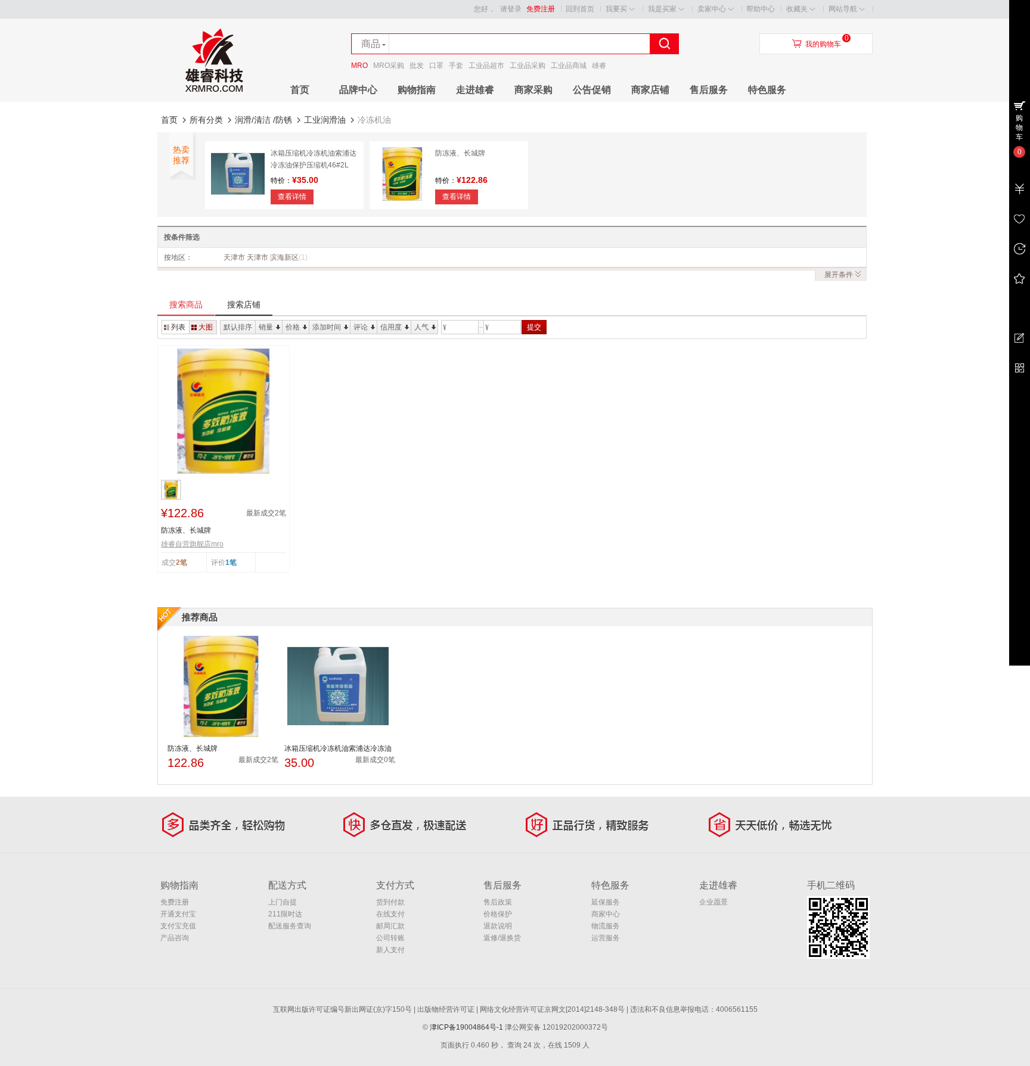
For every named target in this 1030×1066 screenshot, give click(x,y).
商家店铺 (650, 90)
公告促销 (592, 90)
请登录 (511, 9)
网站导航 (843, 9)
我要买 (616, 9)
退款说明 (497, 926)
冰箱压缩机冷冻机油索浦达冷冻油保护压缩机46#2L (338, 749)
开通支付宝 (178, 914)
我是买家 (662, 9)
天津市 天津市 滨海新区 (266, 257)
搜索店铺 (243, 304)
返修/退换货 (502, 938)
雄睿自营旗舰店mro (192, 544)
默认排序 (238, 327)
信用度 (391, 327)
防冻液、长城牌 (460, 153)
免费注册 (540, 9)
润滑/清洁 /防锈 (263, 120)
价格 (293, 327)
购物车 (1019, 127)
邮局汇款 (390, 926)
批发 (416, 65)
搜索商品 (186, 304)
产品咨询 (174, 938)
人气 (421, 327)
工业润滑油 (325, 120)
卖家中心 (711, 9)
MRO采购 (388, 65)
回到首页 (580, 9)
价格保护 (497, 914)
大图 (205, 327)
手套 (456, 65)
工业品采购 (527, 65)
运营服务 (605, 938)
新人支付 (390, 950)
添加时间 (326, 327)
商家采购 (533, 90)
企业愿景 (713, 902)
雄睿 (599, 65)
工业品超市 (486, 65)
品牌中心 (358, 90)
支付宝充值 (178, 926)
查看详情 (292, 196)
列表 (178, 327)
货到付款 (390, 902)
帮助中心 (760, 9)
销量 (266, 327)
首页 (299, 90)
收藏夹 (797, 9)
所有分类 (206, 120)
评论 (360, 327)
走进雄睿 (475, 90)
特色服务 (767, 90)
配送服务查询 (289, 926)
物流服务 (605, 926)
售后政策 (497, 902)
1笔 (231, 562)
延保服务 (605, 902)
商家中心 (605, 914)
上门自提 (282, 902)
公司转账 (390, 938)
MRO (359, 65)
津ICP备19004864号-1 (466, 1027)
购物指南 (417, 90)
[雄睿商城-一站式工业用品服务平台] (214, 99)
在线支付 (390, 914)
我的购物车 (823, 44)
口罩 (436, 65)
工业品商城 (569, 65)
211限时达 (285, 914)
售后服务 (709, 90)
